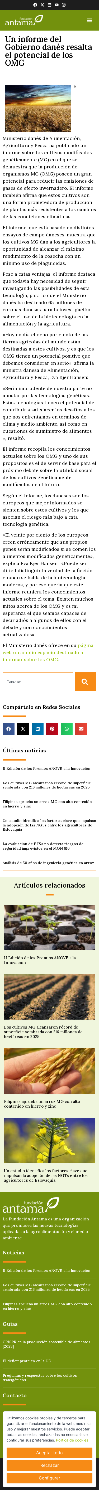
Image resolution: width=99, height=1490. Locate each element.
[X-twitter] (42, 4)
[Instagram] (63, 4)
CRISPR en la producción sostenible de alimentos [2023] (46, 1344)
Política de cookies (72, 1440)
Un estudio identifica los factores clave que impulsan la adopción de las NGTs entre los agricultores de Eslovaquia (49, 825)
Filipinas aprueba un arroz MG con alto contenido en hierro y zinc (47, 804)
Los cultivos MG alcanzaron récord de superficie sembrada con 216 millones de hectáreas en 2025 (47, 785)
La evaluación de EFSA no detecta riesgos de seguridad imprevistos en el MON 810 (43, 846)
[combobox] (38, 681)
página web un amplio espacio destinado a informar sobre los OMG (48, 652)
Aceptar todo (49, 1452)
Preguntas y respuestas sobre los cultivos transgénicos (40, 1377)
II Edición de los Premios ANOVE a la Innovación (46, 768)
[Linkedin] (49, 4)
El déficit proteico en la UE (27, 1360)
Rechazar (49, 1465)
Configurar (49, 1478)
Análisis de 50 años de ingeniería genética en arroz (48, 862)
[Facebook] (35, 4)
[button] (89, 20)
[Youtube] (56, 4)
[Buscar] (85, 681)
